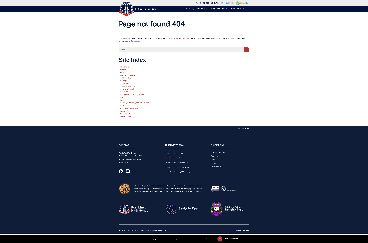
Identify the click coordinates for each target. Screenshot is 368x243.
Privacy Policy (133, 230)
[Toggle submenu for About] (193, 9)
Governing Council (127, 89)
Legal (122, 100)
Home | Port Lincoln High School (132, 94)
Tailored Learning (128, 86)
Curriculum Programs (128, 75)
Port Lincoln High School (146, 9)
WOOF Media (245, 230)
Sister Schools (125, 114)
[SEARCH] (246, 49)
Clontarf (125, 83)
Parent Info (124, 111)
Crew (122, 72)
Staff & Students (126, 117)
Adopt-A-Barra (127, 78)
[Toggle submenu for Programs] (207, 9)
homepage (186, 38)
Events (213, 163)
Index (122, 97)
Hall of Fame (124, 92)
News (122, 105)
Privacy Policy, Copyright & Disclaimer (135, 103)
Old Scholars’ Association (129, 108)
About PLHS (124, 67)
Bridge (124, 81)
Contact (123, 70)
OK (220, 239)
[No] (365, 239)
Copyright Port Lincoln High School (154, 230)
